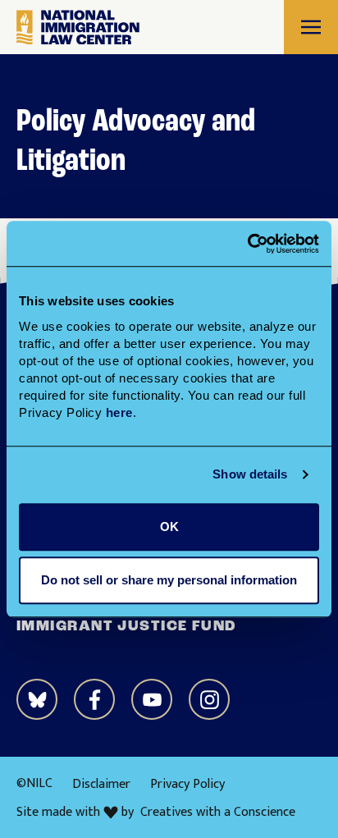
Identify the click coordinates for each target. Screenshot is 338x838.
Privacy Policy (187, 784)
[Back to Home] (77, 27)
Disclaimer (101, 784)
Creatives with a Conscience (217, 813)
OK (169, 526)
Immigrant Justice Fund (126, 627)
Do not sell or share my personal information (169, 580)
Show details (249, 474)
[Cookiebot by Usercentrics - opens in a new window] (247, 243)
